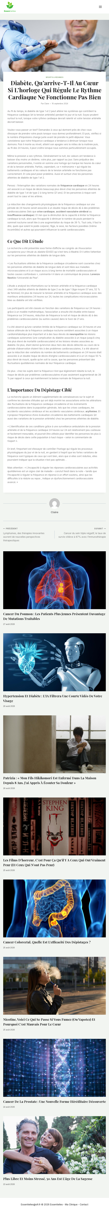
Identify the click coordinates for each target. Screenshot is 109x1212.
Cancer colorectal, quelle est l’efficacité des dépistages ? (47, 942)
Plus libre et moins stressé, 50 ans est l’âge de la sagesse (47, 1179)
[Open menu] (102, 6)
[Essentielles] (9, 6)
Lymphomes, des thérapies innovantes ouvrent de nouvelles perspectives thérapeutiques (23, 535)
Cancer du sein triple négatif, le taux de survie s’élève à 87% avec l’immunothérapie (82, 533)
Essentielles (56, 1204)
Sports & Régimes (54, 77)
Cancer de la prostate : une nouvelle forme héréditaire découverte (54, 1101)
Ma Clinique (71, 1204)
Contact (84, 1204)
